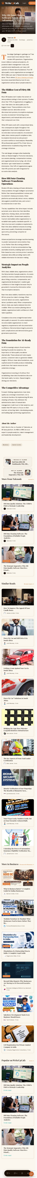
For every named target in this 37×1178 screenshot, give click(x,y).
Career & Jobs (16, 445)
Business (8, 8)
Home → (31, 1061)
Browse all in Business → (27, 864)
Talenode (10, 38)
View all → (31, 479)
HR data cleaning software (24, 78)
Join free (32, 3)
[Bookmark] (22, 1173)
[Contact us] (31, 1173)
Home (3, 8)
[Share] (28, 1173)
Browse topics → (29, 584)
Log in (24, 3)
